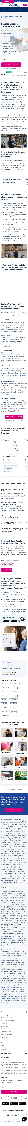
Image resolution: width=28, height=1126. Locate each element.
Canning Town (6, 691)
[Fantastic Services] (14, 4)
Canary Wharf (5, 715)
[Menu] (2, 4)
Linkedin (25, 1098)
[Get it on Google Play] (14, 621)
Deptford (15, 715)
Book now (14, 810)
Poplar (14, 711)
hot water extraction (20, 344)
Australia (13, 1115)
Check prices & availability (14, 416)
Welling (20, 695)
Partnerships (4, 1037)
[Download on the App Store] (6, 621)
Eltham (4, 695)
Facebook (3, 1098)
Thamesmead (13, 699)
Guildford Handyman (12, 998)
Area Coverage (4, 1042)
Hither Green (5, 711)
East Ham (4, 703)
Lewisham (4, 707)
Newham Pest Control (18, 938)
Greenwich (12, 695)
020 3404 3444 (9, 665)
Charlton (4, 684)
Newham (14, 688)
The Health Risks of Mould (7, 1017)
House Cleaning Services (7, 16)
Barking (13, 707)
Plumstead (13, 684)
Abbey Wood (5, 688)
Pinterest (12, 1098)
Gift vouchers (4, 1026)
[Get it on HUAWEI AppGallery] (22, 1103)
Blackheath (16, 691)
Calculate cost (7, 569)
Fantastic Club (4, 1023)
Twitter (7, 1098)
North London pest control (9, 987)
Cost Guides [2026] (6, 1015)
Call (25, 4)
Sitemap (3, 1045)
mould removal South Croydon (13, 986)
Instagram (20, 1098)
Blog (2, 1040)
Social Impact (4, 1029)
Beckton (21, 684)
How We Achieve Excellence (8, 1020)
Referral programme (6, 1031)
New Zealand (20, 1115)
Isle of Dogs (13, 703)
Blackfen (4, 699)
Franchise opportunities (7, 1034)
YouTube (16, 1098)
